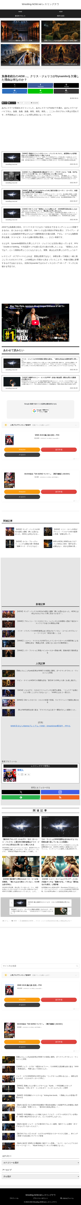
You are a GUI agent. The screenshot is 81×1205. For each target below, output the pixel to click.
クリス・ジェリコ (24, 103)
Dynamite (35, 103)
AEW (5, 103)
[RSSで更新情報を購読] (28, 774)
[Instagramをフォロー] (22, 774)
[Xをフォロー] (18, 774)
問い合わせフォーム (67, 1198)
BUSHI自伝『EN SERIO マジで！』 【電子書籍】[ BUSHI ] (47, 474)
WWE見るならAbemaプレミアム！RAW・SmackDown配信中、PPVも (41, 726)
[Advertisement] (40, 134)
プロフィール (14, 1198)
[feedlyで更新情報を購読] (25, 774)
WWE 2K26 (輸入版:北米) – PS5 (47, 435)
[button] (66, 91)
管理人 (20, 770)
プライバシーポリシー (40, 1198)
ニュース (12, 103)
